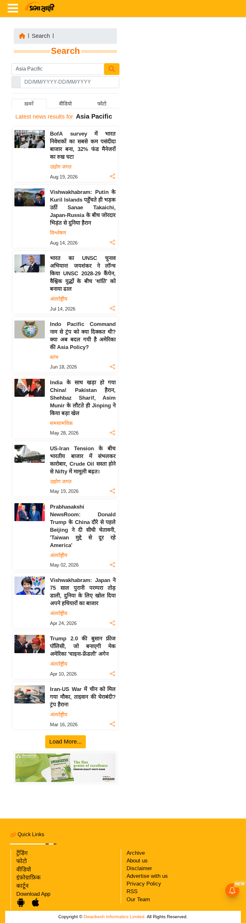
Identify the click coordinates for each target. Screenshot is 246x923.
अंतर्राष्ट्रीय (58, 299)
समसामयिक (61, 423)
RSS (132, 891)
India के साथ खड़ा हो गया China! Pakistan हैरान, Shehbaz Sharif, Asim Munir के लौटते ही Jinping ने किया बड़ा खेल (83, 397)
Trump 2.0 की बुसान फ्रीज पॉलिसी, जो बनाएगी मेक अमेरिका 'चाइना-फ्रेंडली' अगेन (83, 646)
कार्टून (22, 886)
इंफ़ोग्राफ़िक (28, 877)
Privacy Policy (144, 884)
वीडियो (23, 869)
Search (41, 36)
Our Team (138, 899)
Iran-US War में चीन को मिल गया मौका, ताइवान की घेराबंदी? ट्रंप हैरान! (83, 697)
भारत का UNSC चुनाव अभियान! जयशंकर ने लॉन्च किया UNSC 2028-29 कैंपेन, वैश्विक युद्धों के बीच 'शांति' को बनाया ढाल (83, 273)
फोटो (21, 861)
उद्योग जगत (60, 167)
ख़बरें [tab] (29, 103)
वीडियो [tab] (65, 103)
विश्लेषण (58, 233)
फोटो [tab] (101, 103)
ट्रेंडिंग (22, 853)
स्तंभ (54, 357)
